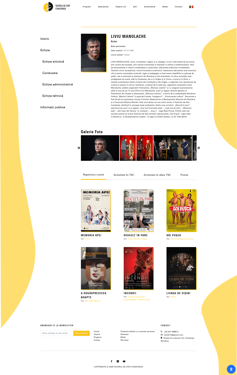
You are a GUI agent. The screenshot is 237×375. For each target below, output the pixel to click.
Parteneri (125, 334)
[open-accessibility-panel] (231, 369)
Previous (78, 148)
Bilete (123, 337)
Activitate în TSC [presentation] (124, 175)
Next (198, 148)
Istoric (44, 39)
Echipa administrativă (57, 84)
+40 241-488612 (171, 332)
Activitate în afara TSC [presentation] (157, 175)
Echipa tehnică (52, 96)
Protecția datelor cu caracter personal (138, 332)
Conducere (50, 73)
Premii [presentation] (184, 175)
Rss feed (124, 340)
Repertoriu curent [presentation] (93, 175)
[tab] (96, 177)
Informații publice (52, 107)
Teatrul (97, 334)
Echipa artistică (53, 61)
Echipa (97, 340)
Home (96, 332)
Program (97, 337)
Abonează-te (81, 333)
